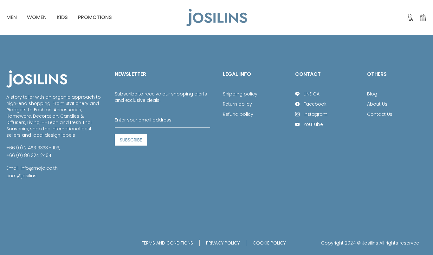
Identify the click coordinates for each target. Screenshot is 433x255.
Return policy (237, 104)
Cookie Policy (269, 243)
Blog (372, 94)
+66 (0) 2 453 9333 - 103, (33, 148)
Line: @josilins (21, 176)
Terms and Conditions (167, 243)
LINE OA (312, 94)
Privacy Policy (223, 243)
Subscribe (131, 140)
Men (11, 17)
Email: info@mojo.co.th (32, 168)
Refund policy (238, 114)
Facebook (315, 104)
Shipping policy (240, 94)
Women (37, 17)
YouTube (313, 124)
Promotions (95, 17)
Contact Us (379, 114)
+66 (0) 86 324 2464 (28, 155)
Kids (62, 17)
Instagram (315, 114)
